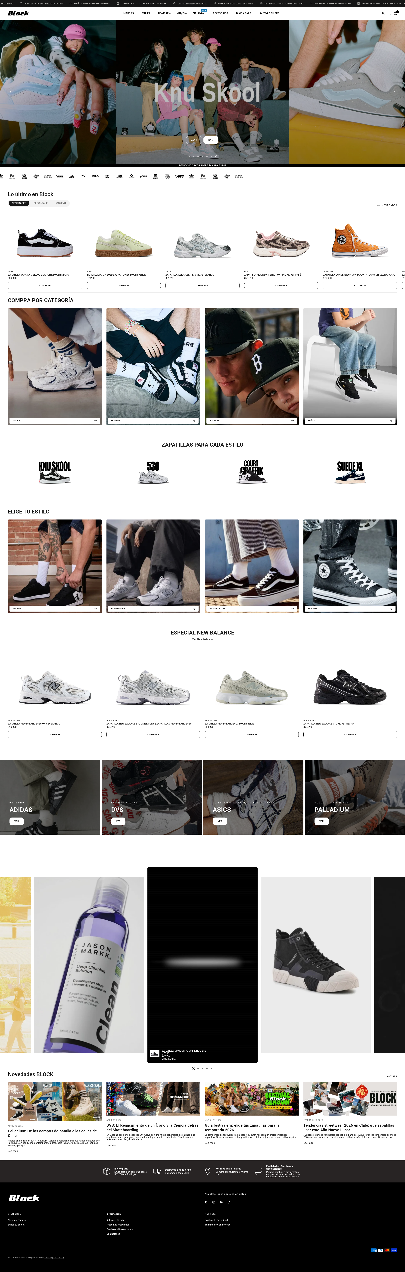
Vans (10, 272)
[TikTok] (231, 1202)
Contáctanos (113, 1233)
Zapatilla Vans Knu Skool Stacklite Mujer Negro (38, 275)
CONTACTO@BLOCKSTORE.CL (121, 4)
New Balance (15, 720)
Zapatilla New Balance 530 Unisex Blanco (34, 724)
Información (113, 1214)
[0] (394, 13)
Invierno (313, 608)
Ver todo (392, 1076)
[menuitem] (131, 13)
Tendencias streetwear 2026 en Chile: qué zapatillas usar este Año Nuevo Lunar (348, 1127)
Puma (89, 272)
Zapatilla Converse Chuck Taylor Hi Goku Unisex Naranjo (359, 275)
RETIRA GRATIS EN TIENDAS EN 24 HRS (212, 4)
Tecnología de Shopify (54, 1257)
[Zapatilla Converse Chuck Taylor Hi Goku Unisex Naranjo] (360, 239)
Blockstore (14, 1214)
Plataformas (217, 608)
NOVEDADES (19, 203)
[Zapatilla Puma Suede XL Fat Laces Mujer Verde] (124, 239)
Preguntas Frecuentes (117, 1224)
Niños (311, 420)
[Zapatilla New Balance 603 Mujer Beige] (252, 681)
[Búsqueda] (389, 13)
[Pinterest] (223, 1202)
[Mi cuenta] (383, 13)
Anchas (17, 608)
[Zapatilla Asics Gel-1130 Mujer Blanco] (202, 239)
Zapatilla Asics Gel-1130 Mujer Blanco (189, 275)
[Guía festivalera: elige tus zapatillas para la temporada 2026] (252, 1099)
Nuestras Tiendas (17, 1220)
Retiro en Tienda (115, 1220)
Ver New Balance (202, 639)
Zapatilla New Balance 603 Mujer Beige (229, 724)
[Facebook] (208, 1202)
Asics (168, 272)
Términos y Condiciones (218, 1224)
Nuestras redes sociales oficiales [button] (225, 1194)
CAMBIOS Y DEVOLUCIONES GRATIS (164, 4)
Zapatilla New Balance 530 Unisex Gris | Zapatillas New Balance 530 (149, 724)
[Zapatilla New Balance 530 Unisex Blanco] (55, 681)
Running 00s (118, 608)
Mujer (16, 420)
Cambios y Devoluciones (119, 1229)
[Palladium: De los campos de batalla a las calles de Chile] (55, 1101)
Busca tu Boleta (16, 1224)
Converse (328, 272)
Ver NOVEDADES (387, 205)
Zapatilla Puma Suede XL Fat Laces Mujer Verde (116, 275)
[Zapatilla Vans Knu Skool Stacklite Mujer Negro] (45, 239)
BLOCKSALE (41, 203)
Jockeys (60, 203)
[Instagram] (215, 1202)
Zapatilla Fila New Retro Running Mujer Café (272, 275)
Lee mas (13, 1151)
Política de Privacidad (216, 1220)
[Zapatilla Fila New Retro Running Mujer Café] (281, 239)
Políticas (210, 1214)
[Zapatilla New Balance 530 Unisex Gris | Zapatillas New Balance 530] (153, 681)
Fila (246, 272)
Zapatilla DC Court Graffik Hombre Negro (184, 1052)
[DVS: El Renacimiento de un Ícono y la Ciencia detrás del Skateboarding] (153, 1099)
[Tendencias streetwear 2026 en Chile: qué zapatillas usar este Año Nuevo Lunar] (350, 1099)
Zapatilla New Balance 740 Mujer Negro (328, 724)
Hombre (115, 420)
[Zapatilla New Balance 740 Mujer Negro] (350, 681)
